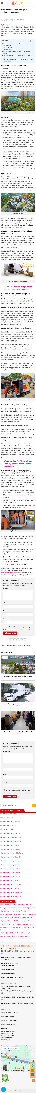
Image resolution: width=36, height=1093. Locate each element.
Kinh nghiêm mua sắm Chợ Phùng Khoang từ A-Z (15, 936)
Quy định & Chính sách (8, 1031)
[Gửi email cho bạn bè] (19, 639)
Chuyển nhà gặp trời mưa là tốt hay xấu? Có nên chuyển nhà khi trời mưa (18, 463)
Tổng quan (9, 45)
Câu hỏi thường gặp (7, 1037)
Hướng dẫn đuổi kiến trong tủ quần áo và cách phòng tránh (17, 908)
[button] (2, 3)
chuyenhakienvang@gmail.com (15, 977)
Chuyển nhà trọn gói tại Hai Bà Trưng (11, 853)
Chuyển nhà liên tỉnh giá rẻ (8, 825)
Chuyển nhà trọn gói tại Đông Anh (10, 872)
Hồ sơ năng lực (6, 1040)
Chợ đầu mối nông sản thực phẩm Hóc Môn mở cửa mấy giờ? (17, 928)
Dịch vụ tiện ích (10, 49)
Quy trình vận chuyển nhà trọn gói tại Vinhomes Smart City (17, 56)
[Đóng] (33, 1080)
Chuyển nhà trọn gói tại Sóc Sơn (10, 869)
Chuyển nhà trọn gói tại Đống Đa (10, 849)
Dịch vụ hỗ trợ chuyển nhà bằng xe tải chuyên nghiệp (16, 917)
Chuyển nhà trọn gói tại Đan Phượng (11, 892)
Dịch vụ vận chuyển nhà (9, 25)
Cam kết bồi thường (7, 1033)
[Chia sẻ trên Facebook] (13, 639)
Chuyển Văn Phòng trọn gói (8, 813)
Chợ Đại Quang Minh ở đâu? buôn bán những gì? (15, 933)
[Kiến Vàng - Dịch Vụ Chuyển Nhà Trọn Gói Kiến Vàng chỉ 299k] (18, 3)
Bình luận (6, 588)
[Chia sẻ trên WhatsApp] (10, 639)
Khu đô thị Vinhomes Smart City (11, 43)
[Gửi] (34, 805)
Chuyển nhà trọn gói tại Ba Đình (10, 821)
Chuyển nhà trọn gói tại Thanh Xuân (11, 857)
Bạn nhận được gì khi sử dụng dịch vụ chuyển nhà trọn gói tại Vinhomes (18, 60)
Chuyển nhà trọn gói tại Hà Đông (10, 865)
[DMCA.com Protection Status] (5, 1077)
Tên (4, 603)
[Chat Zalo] (32, 1065)
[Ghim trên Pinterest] (22, 639)
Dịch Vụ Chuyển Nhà (6, 817)
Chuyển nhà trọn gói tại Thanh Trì (10, 880)
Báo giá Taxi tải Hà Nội (7, 829)
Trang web (6, 618)
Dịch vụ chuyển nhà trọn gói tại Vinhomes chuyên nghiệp (16, 52)
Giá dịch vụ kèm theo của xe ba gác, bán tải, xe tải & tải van (18, 914)
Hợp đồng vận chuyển (7, 1035)
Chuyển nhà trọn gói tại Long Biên (10, 841)
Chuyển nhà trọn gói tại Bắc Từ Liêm (11, 884)
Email (4, 611)
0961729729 (11, 965)
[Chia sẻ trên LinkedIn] (25, 639)
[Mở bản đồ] (32, 1074)
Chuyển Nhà (19, 645)
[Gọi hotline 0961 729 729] (3, 1089)
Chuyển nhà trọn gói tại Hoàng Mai (10, 861)
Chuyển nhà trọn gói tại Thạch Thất (10, 896)
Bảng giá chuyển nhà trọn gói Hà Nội (11, 837)
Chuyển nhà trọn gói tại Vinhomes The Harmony (14, 911)
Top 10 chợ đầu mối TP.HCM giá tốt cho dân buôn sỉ (15, 924)
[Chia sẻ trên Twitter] (16, 639)
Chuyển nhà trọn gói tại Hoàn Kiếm (10, 833)
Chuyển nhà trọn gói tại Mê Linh (9, 888)
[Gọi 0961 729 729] (32, 1070)
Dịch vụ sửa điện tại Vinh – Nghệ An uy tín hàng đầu (15, 904)
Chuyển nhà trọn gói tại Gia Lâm (10, 876)
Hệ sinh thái (9, 47)
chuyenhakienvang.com (9, 572)
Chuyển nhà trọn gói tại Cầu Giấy (10, 845)
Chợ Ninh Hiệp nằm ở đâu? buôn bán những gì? (14, 921)
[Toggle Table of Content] (31, 41)
